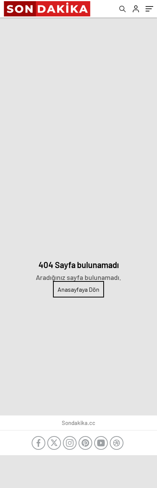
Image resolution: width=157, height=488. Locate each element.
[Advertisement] (78, 100)
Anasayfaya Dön (78, 289)
